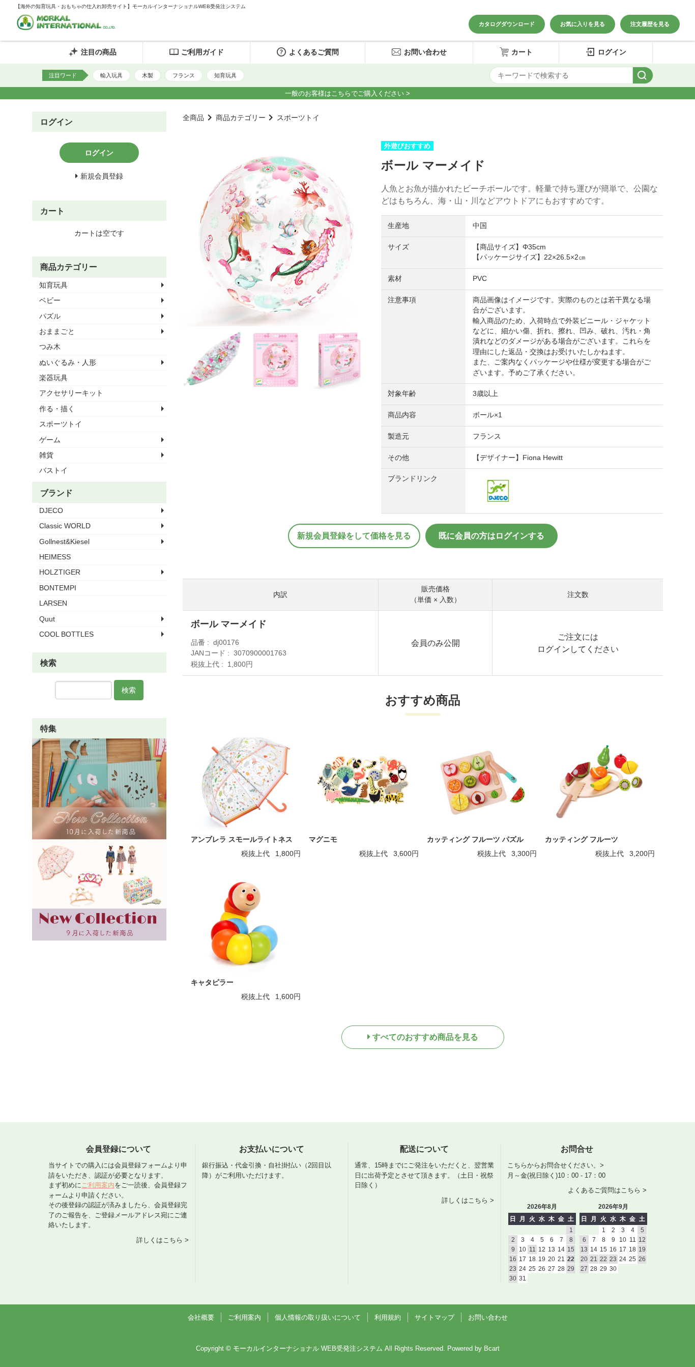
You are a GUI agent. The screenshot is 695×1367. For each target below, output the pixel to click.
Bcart (492, 1348)
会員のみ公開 (435, 643)
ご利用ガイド (202, 52)
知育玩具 (225, 75)
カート (522, 52)
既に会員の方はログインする (491, 535)
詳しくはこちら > (162, 1240)
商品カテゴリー (241, 118)
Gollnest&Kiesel (64, 541)
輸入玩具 (111, 75)
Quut (47, 619)
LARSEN (53, 603)
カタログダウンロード (507, 24)
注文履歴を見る (650, 24)
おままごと (57, 331)
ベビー (50, 300)
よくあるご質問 (314, 52)
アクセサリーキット (71, 393)
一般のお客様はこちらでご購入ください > (347, 93)
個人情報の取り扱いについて (318, 1317)
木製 (147, 75)
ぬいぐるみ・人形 (67, 362)
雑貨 (46, 455)
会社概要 (201, 1317)
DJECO (51, 510)
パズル (50, 316)
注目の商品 (99, 52)
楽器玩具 (53, 378)
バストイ (53, 470)
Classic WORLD (65, 526)
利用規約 (387, 1317)
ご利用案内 (97, 1185)
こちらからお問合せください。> (555, 1165)
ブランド (56, 492)
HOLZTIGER (59, 572)
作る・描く (57, 409)
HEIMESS (55, 557)
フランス (183, 75)
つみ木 (50, 347)
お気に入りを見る (582, 24)
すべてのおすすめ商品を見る (425, 1037)
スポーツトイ (298, 118)
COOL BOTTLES (66, 634)
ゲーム (50, 440)
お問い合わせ (425, 52)
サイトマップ (434, 1317)
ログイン (612, 52)
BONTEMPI (57, 588)
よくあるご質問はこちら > (607, 1190)
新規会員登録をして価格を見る (354, 535)
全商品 (193, 118)
